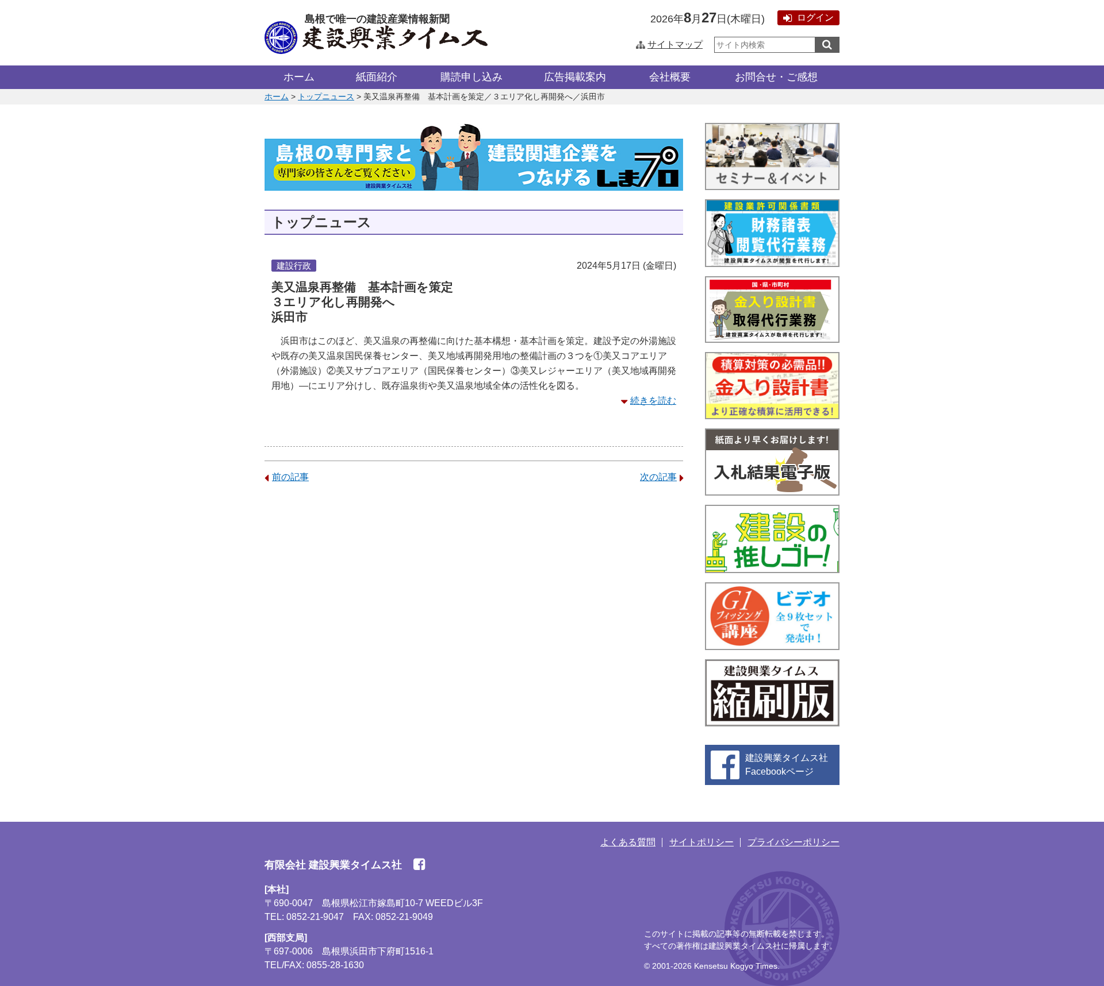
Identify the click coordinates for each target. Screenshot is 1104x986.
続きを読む (653, 400)
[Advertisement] (473, 582)
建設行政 (294, 265)
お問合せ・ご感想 (776, 77)
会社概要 (670, 77)
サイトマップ (675, 44)
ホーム (299, 77)
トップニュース (326, 96)
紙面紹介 (376, 77)
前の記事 (290, 477)
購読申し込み (471, 77)
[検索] (827, 45)
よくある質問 (628, 842)
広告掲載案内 (575, 77)
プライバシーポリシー (793, 842)
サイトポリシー (701, 842)
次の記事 (658, 477)
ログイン (815, 17)
